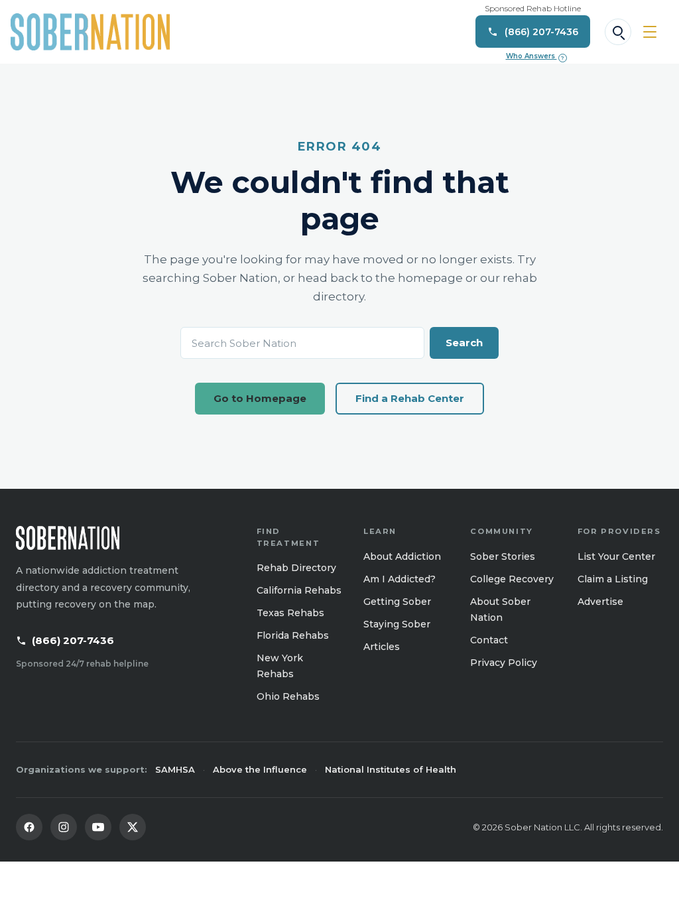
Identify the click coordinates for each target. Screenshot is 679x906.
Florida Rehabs (293, 635)
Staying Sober (396, 624)
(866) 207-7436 (73, 640)
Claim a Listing (613, 579)
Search (464, 342)
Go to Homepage (260, 398)
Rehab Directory (296, 568)
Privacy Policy (503, 663)
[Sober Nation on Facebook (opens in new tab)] (29, 827)
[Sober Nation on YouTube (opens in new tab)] (98, 827)
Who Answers (535, 56)
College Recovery (512, 579)
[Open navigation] (650, 32)
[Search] (618, 32)
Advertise (600, 602)
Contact (489, 640)
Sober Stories (502, 556)
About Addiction (402, 556)
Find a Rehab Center (409, 398)
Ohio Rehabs (288, 696)
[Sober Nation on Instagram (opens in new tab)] (63, 827)
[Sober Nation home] (90, 32)
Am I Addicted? (399, 579)
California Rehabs (299, 590)
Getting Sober (397, 602)
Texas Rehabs (290, 613)
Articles (381, 647)
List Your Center (616, 556)
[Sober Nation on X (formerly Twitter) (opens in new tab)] (132, 827)
